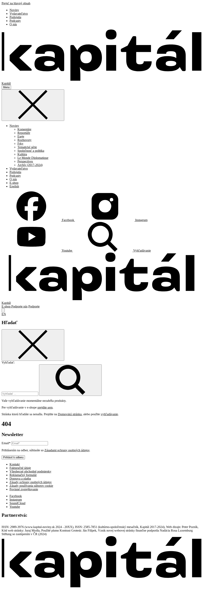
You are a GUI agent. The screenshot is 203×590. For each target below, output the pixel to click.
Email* (6, 443)
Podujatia (15, 17)
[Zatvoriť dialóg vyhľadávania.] (3, 310)
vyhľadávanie (109, 414)
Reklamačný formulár (23, 475)
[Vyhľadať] (70, 380)
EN (4, 314)
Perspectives (25, 161)
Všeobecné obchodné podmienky (30, 471)
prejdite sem (45, 407)
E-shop (14, 182)
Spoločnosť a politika (30, 150)
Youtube (15, 506)
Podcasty (15, 20)
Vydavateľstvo (19, 13)
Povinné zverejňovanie (24, 489)
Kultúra (22, 154)
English (14, 186)
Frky (20, 143)
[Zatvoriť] (33, 105)
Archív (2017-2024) (30, 165)
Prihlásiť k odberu (13, 457)
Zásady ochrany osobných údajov (31, 482)
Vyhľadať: (8, 362)
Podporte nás (19, 306)
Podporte (34, 306)
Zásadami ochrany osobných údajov (66, 450)
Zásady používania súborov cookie (31, 485)
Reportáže (23, 133)
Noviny (14, 10)
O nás (13, 24)
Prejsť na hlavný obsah (16, 3)
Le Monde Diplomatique (32, 157)
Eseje (20, 136)
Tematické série (27, 147)
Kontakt (15, 464)
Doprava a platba (20, 478)
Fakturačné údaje (20, 468)
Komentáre (24, 129)
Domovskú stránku (70, 414)
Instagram (16, 499)
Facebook (16, 496)
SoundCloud (17, 503)
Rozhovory (24, 140)
